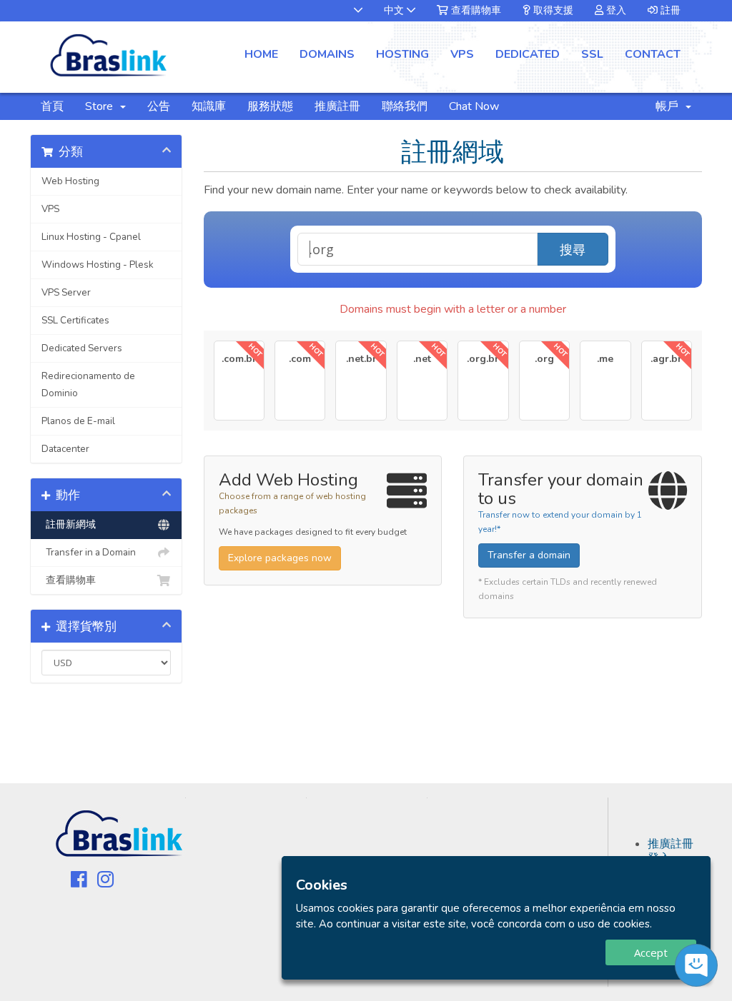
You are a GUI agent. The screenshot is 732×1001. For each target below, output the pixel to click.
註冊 (669, 10)
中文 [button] (395, 10)
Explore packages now (280, 558)
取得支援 (551, 10)
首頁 (52, 106)
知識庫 (209, 106)
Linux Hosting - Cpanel (91, 236)
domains (327, 54)
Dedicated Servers (81, 348)
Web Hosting (70, 181)
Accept (651, 952)
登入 (614, 10)
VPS (50, 209)
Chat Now (474, 106)
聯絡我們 (404, 106)
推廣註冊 (337, 106)
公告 (158, 106)
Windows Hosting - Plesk (97, 264)
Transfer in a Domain (88, 552)
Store (102, 106)
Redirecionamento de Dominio (88, 384)
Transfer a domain (529, 555)
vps (462, 54)
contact (653, 54)
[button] (351, 10)
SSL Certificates (75, 320)
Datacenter (65, 449)
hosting (402, 54)
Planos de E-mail (78, 421)
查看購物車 (474, 10)
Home (261, 54)
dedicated (527, 54)
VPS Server (66, 292)
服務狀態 (270, 106)
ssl (592, 54)
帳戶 (670, 106)
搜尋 (572, 249)
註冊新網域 (68, 524)
